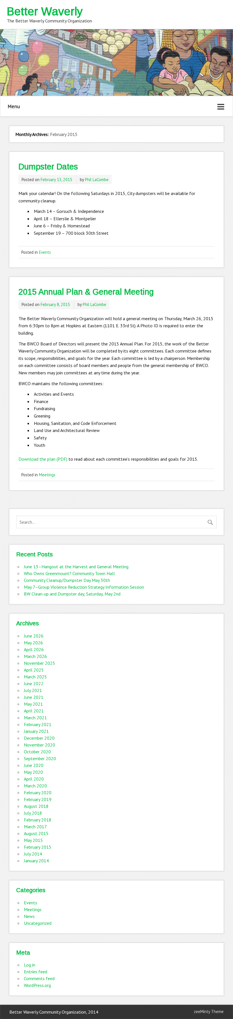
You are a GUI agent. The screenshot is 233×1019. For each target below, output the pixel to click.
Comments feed (39, 978)
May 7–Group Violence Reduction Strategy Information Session (84, 587)
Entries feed (35, 971)
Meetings (47, 474)
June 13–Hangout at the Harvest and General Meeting (76, 566)
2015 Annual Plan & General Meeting (86, 291)
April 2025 (34, 670)
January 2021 (36, 731)
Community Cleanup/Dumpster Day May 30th (67, 580)
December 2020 (39, 738)
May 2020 (33, 772)
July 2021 (33, 690)
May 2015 (33, 840)
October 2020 (37, 751)
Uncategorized (37, 923)
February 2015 (37, 847)
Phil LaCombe (97, 179)
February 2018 (37, 820)
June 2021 (33, 697)
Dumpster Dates (48, 166)
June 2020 (33, 765)
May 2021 (33, 704)
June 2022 (33, 683)
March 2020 (35, 786)
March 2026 (35, 656)
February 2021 (37, 724)
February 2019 (37, 799)
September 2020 (40, 758)
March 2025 (35, 677)
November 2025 (39, 663)
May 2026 (33, 642)
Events (45, 252)
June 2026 (33, 636)
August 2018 (36, 806)
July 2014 (33, 854)
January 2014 (36, 860)
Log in (29, 965)
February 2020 (37, 792)
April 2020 (34, 779)
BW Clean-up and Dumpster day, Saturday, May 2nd (72, 594)
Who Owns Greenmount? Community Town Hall (69, 573)
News (29, 916)
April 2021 (34, 711)
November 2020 (39, 745)
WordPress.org (37, 985)
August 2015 (36, 833)
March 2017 (35, 826)
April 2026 (34, 649)
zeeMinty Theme (209, 1011)
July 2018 (33, 813)
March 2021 (35, 717)
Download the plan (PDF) (42, 459)
